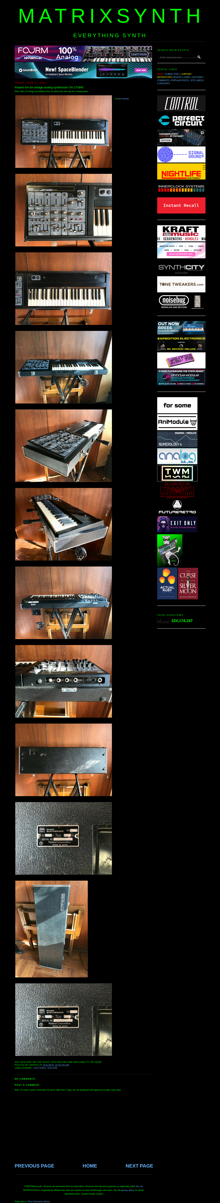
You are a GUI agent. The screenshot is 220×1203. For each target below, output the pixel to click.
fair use (139, 1186)
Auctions (39, 1068)
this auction (123, 98)
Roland (52, 1068)
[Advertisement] (181, 682)
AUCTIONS (197, 77)
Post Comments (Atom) (39, 1201)
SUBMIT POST (172, 74)
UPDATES (178, 77)
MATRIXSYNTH (111, 16)
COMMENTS (163, 80)
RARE (187, 77)
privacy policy (127, 1190)
